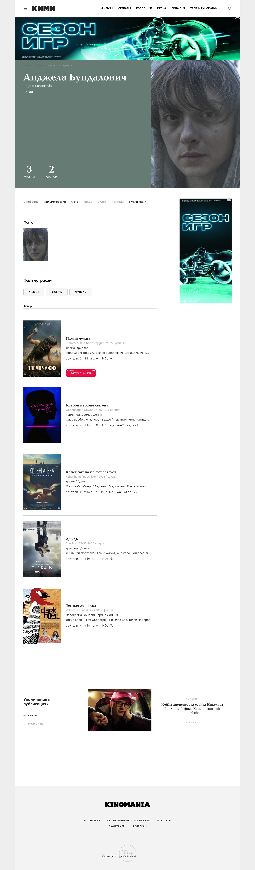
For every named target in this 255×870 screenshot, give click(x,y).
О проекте (92, 820)
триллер (82, 348)
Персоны (40, 66)
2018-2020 (88, 543)
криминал (73, 414)
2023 (102, 476)
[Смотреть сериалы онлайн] (127, 857)
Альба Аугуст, (106, 553)
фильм (120, 343)
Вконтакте (117, 826)
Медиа (161, 8)
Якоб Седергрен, (96, 620)
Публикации (137, 201)
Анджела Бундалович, (108, 352)
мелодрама (74, 615)
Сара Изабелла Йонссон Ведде (88, 419)
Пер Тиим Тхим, (125, 419)
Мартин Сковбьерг (79, 486)
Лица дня (178, 8)
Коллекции (144, 8)
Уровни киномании (203, 8)
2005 (97, 610)
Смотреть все (33, 724)
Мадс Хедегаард (77, 352)
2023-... (103, 410)
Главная (27, 66)
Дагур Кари (74, 620)
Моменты (30, 715)
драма (70, 348)
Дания (97, 414)
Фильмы (107, 8)
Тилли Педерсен (140, 620)
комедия (90, 615)
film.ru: (91, 425)
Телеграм (140, 826)
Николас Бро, (119, 620)
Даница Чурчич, (136, 352)
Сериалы (124, 8)
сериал (115, 410)
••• (93, 370)
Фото (74, 201)
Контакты (164, 820)
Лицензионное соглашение (128, 820)
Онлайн (34, 292)
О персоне (31, 201)
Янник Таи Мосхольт (80, 553)
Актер (28, 91)
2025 (109, 343)
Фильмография (55, 201)
